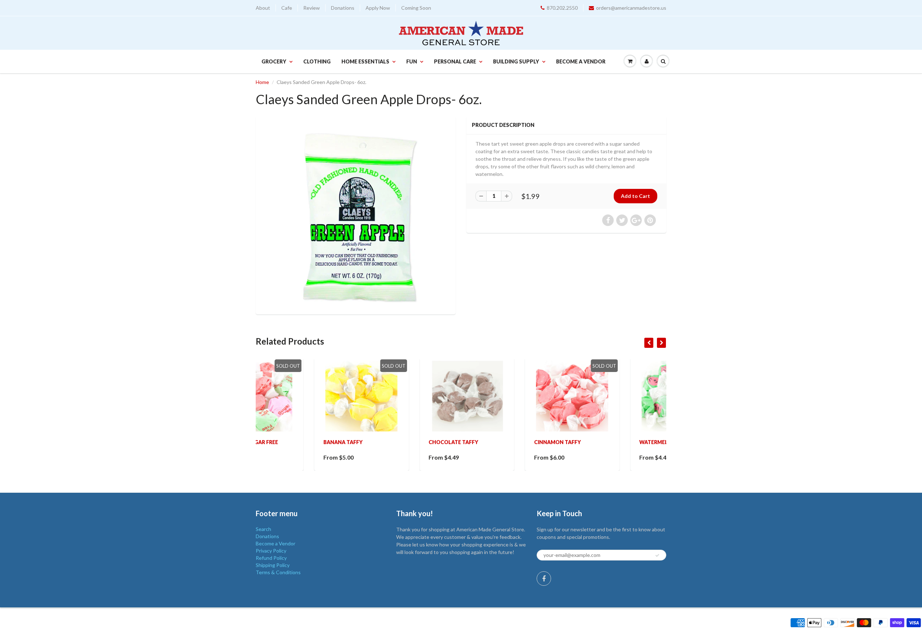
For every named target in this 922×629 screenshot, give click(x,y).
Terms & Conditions (278, 572)
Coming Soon (416, 8)
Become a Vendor (580, 61)
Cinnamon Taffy (498, 442)
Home (262, 82)
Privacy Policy (271, 551)
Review (311, 8)
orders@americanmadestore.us (631, 8)
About (263, 8)
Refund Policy (271, 558)
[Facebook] (544, 578)
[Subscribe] (657, 555)
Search (263, 529)
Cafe (286, 8)
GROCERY (273, 61)
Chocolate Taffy (395, 442)
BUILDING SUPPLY (516, 61)
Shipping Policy (273, 565)
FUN (411, 61)
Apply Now (378, 8)
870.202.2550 (562, 8)
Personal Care (455, 61)
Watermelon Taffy (608, 442)
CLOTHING (317, 61)
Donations (342, 8)
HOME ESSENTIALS (365, 61)
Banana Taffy (284, 442)
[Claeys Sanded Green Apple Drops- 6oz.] (356, 214)
